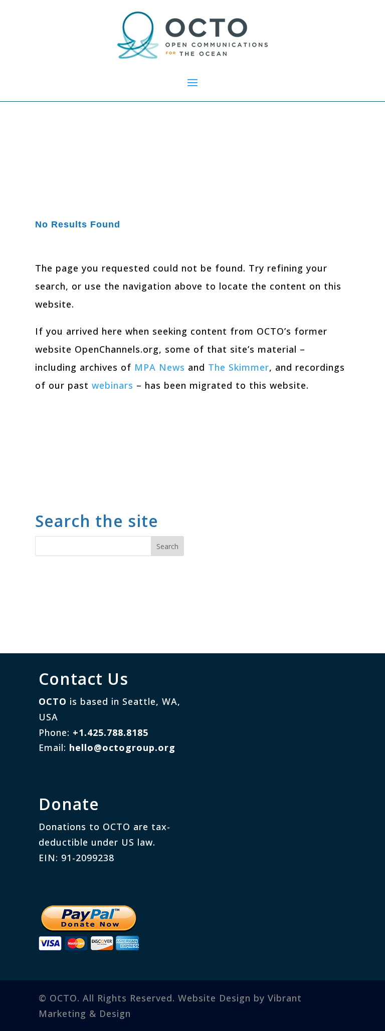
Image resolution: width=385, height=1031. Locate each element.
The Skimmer (238, 367)
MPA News (159, 367)
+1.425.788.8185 (110, 732)
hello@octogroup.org (122, 747)
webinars (112, 385)
